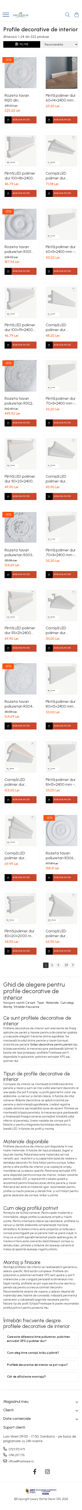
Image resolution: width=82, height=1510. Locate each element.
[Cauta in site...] (67, 15)
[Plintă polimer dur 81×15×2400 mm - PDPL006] (62, 757)
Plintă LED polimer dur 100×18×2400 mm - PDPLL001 (20, 176)
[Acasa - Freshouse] (21, 15)
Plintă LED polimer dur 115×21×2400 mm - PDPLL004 (20, 630)
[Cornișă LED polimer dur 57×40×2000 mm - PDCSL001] (62, 151)
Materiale (52, 1002)
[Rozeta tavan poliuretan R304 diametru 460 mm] (21, 679)
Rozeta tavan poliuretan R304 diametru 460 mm (20, 704)
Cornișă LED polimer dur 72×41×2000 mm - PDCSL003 (61, 479)
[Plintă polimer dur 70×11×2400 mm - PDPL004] (62, 527)
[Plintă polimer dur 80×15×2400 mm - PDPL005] (62, 679)
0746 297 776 (16, 1455)
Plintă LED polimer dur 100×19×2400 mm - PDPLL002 (20, 327)
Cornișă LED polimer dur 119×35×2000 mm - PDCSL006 (20, 855)
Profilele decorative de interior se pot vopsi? (37, 1364)
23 (66, 965)
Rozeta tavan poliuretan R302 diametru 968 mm (20, 401)
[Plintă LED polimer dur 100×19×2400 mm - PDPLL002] (21, 302)
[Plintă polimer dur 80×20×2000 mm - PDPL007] (21, 908)
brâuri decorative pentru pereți (51, 1044)
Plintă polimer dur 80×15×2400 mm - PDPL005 (61, 704)
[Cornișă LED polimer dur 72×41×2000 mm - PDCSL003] (62, 454)
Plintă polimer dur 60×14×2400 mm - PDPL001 (61, 98)
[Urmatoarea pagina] (72, 965)
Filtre (23, 44)
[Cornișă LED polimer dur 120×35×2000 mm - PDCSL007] (62, 908)
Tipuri (40, 1002)
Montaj (7, 1006)
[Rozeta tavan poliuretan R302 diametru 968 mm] (21, 376)
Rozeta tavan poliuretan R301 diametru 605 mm (20, 249)
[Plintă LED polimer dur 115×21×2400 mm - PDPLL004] (21, 605)
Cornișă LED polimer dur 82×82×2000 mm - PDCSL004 (60, 630)
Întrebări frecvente (26, 1006)
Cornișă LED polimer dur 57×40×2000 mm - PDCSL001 (60, 176)
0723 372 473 (16, 1449)
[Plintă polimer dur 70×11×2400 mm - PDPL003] (62, 376)
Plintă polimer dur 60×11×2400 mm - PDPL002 (61, 249)
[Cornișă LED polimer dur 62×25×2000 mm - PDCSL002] (62, 302)
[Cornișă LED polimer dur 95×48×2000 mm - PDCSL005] (21, 757)
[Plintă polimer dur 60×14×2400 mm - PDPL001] (62, 73)
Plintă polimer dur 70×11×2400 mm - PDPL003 (61, 401)
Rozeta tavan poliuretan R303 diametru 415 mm (19, 552)
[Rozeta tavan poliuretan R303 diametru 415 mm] (21, 527)
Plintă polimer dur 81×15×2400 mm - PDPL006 (61, 782)
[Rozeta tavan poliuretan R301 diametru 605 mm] (21, 224)
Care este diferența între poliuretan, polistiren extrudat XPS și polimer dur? (38, 1339)
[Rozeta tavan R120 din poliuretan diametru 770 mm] (21, 73)
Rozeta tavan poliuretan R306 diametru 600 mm (61, 855)
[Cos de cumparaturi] (76, 15)
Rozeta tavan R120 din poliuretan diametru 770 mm (20, 98)
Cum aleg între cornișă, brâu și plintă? (33, 1352)
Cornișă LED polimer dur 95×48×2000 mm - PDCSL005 (19, 782)
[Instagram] (47, 1472)
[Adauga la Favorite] (33, 60)
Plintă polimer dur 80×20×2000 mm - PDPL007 (20, 933)
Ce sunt (30, 1002)
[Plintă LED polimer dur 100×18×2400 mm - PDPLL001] (21, 151)
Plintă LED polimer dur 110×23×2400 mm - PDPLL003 (20, 479)
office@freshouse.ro (21, 1461)
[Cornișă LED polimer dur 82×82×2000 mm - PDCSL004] (62, 605)
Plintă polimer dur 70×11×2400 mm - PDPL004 (61, 552)
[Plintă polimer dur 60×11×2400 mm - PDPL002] (62, 224)
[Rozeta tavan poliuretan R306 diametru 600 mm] (62, 831)
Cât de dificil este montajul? (26, 1376)
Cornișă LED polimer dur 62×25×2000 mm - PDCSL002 (60, 327)
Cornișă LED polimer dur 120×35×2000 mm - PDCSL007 (61, 933)
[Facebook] (34, 1472)
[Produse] (6, 15)
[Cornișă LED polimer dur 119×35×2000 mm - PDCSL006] (21, 831)
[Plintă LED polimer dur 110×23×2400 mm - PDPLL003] (21, 454)
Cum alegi (67, 1002)
